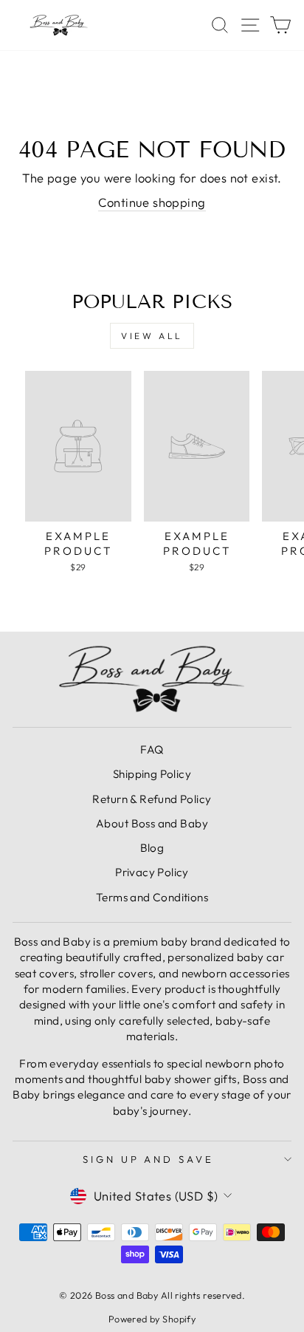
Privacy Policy (152, 872)
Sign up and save (149, 1159)
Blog (152, 848)
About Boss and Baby (152, 823)
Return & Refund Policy (151, 799)
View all (152, 335)
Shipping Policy (152, 774)
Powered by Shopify (152, 1319)
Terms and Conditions (152, 897)
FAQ (151, 749)
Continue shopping (151, 202)
